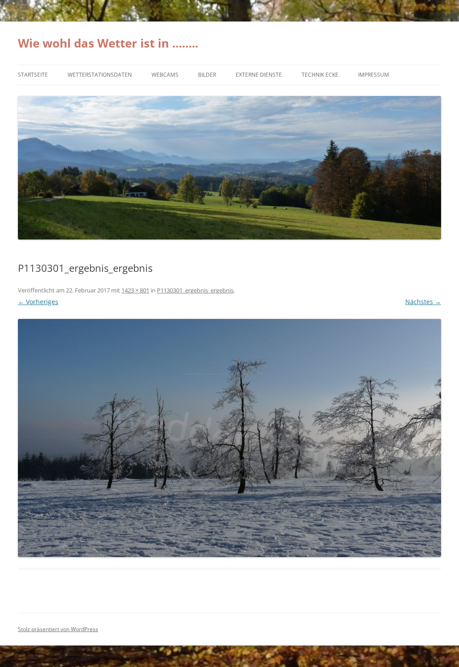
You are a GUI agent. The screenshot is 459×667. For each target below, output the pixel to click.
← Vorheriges (38, 301)
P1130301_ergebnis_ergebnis (195, 290)
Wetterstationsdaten (100, 74)
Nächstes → (423, 301)
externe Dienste (259, 74)
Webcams (165, 74)
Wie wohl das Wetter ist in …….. (108, 43)
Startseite (33, 74)
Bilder (207, 74)
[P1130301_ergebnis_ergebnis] (229, 438)
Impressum (373, 74)
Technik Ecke (320, 74)
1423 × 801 (135, 290)
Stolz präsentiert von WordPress (58, 629)
